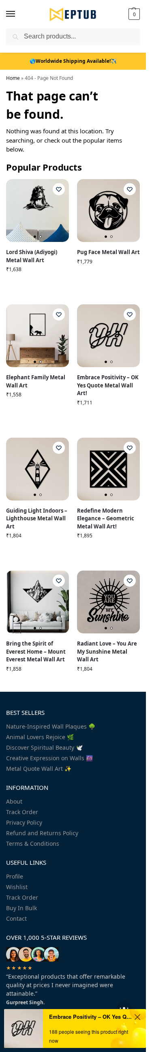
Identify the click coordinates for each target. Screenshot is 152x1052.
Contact (16, 918)
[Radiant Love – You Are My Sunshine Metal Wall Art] (108, 602)
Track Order (22, 812)
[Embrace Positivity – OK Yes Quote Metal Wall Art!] (108, 335)
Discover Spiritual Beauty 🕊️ (44, 747)
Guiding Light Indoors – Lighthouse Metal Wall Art (36, 518)
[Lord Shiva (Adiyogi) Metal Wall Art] (37, 210)
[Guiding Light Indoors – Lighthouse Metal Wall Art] (37, 469)
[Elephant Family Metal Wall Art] (37, 335)
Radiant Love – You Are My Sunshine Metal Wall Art (107, 651)
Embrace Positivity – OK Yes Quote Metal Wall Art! (108, 385)
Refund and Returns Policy (42, 833)
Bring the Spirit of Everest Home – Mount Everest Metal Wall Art (36, 651)
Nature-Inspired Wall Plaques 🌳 (50, 726)
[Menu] (18, 14)
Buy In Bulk (21, 908)
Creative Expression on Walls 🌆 (49, 758)
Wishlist (17, 887)
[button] (133, 14)
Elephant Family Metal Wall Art (35, 381)
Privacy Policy (24, 822)
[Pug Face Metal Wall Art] (108, 210)
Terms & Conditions (32, 843)
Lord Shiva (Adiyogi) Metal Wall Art (31, 256)
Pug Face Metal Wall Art (108, 252)
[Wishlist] (59, 189)
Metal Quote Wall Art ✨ (38, 768)
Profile (14, 876)
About (14, 801)
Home (13, 78)
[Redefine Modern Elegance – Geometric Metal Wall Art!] (108, 469)
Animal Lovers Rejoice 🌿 (40, 737)
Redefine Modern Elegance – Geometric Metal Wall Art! (105, 518)
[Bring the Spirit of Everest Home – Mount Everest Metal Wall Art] (37, 602)
